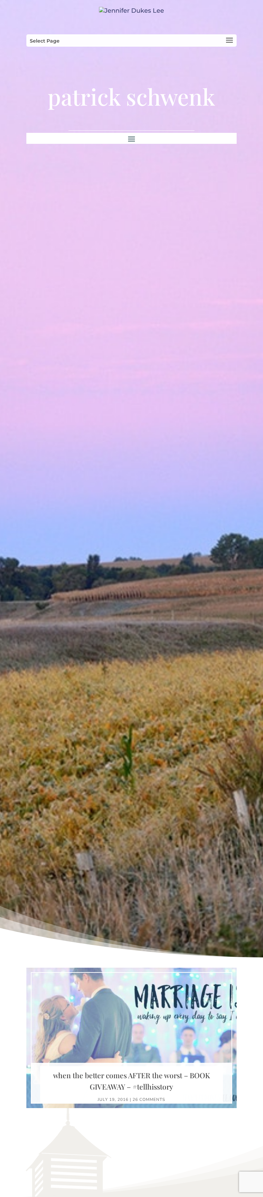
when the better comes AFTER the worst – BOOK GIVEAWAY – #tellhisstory (131, 1081)
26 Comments (149, 1099)
